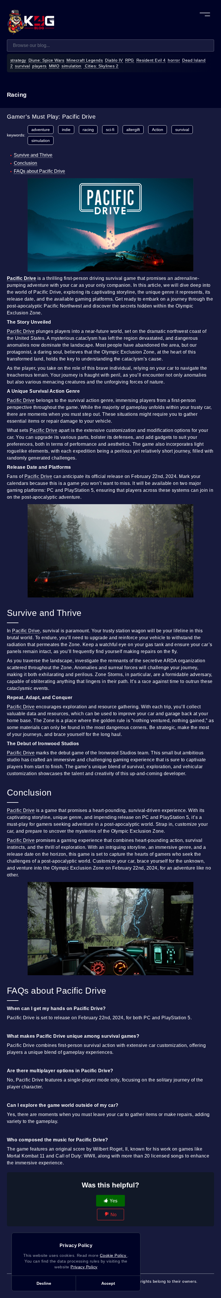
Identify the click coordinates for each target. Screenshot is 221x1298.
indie (66, 129)
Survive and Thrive (33, 155)
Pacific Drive (21, 331)
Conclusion (25, 163)
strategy (18, 60)
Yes (113, 1200)
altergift (133, 129)
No (113, 1214)
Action (157, 129)
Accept (108, 1283)
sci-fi (110, 129)
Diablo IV (114, 60)
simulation (71, 66)
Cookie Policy (113, 1255)
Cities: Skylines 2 (101, 66)
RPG (129, 60)
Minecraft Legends (84, 60)
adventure (40, 129)
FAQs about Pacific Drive (39, 171)
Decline (44, 1283)
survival (22, 66)
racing (88, 129)
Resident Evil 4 (150, 60)
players (39, 66)
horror (174, 60)
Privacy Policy (84, 1267)
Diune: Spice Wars (46, 60)
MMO (54, 66)
